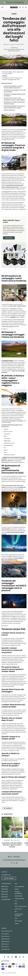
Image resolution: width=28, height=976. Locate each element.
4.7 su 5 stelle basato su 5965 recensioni (14, 860)
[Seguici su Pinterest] (12, 957)
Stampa (17, 923)
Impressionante (18, 896)
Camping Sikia (5, 462)
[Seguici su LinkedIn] (24, 957)
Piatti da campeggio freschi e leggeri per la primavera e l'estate (13, 72)
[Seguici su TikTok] (20, 957)
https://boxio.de (5, 949)
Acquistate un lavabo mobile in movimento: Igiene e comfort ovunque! (12, 845)
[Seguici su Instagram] (8, 957)
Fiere (16, 918)
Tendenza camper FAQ (9, 110)
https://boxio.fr (5, 933)
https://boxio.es (5, 936)
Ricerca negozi (18, 921)
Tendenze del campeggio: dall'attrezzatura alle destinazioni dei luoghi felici (14, 50)
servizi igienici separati (8, 326)
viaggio (13, 490)
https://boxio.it (5, 946)
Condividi (8, 808)
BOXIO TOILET (4, 886)
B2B (16, 911)
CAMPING (14, 13)
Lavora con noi (18, 909)
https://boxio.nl (5, 944)
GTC (16, 901)
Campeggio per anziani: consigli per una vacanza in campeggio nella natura (12, 78)
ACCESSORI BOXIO (5, 899)
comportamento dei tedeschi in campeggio (12, 420)
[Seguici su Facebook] (5, 957)
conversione (6, 191)
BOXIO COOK (4, 891)
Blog (15, 47)
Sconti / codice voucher (20, 906)
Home (12, 47)
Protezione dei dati (19, 898)
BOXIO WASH (4, 889)
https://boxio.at (5, 941)
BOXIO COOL (4, 894)
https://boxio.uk (5, 939)
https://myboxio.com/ (6, 931)
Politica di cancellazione (18, 892)
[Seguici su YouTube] (16, 957)
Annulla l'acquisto (9, 878)
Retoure (17, 889)
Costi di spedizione (19, 886)
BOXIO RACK (4, 896)
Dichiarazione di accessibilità (19, 914)
